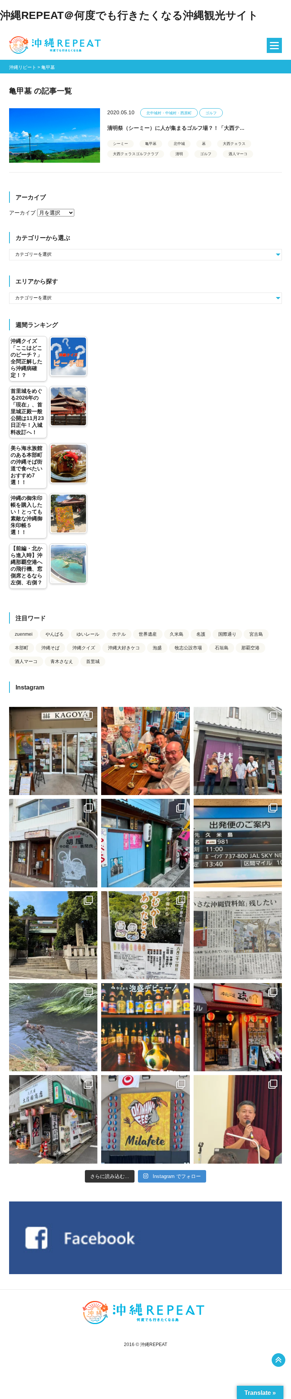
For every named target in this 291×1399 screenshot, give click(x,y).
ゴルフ (211, 113)
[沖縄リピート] (56, 45)
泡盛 (157, 647)
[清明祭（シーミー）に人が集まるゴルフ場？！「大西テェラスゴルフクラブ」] (54, 135)
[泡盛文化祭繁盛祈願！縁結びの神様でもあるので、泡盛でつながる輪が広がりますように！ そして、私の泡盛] (53, 935)
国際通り (227, 634)
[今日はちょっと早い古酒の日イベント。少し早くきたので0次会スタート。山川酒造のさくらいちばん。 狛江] (53, 751)
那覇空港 (250, 647)
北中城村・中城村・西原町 (169, 113)
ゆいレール (88, 634)
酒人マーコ (237, 154)
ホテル (119, 634)
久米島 (176, 634)
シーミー (120, 144)
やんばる (54, 634)
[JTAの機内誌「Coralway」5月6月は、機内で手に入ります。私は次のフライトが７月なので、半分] (145, 1027)
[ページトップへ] (278, 1360)
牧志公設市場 (188, 647)
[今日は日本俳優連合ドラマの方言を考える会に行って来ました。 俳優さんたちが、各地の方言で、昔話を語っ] (145, 935)
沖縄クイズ (83, 647)
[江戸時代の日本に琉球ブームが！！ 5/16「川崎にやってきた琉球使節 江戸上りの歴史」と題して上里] (238, 1119)
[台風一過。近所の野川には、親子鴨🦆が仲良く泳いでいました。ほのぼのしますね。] (53, 1027)
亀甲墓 (150, 144)
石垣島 (221, 647)
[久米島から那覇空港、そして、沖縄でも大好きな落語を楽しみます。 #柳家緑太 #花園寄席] (145, 843)
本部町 (21, 647)
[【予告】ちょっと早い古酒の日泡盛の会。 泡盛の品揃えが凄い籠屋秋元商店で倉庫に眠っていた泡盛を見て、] (238, 751)
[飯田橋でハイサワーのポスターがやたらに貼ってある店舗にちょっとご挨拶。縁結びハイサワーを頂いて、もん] (53, 1119)
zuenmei (24, 634)
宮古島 (256, 634)
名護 (200, 634)
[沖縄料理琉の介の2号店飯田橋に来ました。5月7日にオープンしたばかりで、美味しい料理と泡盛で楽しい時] (238, 1027)
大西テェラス (234, 144)
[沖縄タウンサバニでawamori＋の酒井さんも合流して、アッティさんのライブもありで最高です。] (145, 751)
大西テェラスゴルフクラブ (135, 154)
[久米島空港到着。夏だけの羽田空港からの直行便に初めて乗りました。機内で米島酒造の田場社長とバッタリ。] (238, 843)
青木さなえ (61, 661)
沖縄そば (50, 647)
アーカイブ (22, 213)
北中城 (179, 144)
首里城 (93, 661)
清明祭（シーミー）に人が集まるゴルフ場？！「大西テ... (175, 128)
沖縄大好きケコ (124, 647)
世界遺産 (148, 634)
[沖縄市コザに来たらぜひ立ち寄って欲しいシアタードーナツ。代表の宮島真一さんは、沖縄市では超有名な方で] (53, 843)
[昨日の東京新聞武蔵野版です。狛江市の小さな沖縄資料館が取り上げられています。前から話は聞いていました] (238, 935)
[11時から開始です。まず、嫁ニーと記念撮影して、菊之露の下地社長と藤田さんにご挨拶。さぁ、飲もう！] (145, 1119)
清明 (179, 154)
